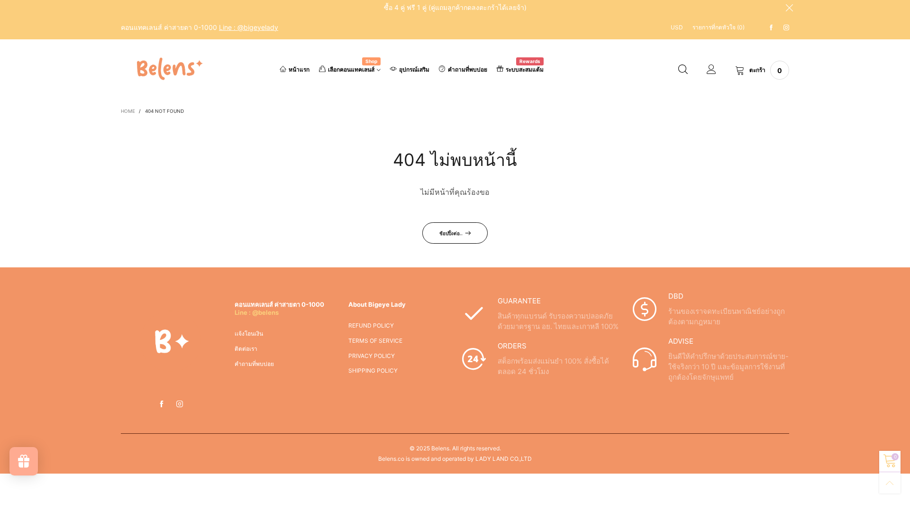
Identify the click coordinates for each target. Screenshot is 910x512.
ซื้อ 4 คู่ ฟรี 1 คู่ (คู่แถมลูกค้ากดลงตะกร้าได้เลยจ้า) (455, 7)
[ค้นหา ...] (683, 70)
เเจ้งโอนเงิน (249, 333)
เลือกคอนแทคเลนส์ (352, 68)
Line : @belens (257, 312)
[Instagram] (786, 27)
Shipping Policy (373, 370)
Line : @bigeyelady (248, 27)
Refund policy (371, 325)
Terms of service (375, 340)
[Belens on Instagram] (179, 404)
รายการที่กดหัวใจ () (718, 27)
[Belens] (168, 69)
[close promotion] (789, 7)
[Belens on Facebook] (161, 404)
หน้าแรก (299, 69)
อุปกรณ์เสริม (414, 69)
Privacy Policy (371, 355)
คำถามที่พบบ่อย (467, 69)
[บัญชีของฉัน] (711, 70)
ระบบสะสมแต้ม (525, 68)
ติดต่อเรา (246, 348)
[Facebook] (771, 27)
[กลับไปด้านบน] (890, 483)
